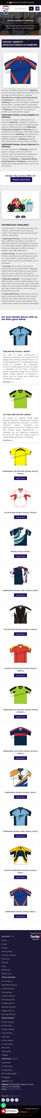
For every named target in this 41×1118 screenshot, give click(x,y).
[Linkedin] (12, 1100)
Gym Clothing (7, 1033)
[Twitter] (7, 1100)
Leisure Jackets (7, 1044)
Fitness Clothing (8, 1029)
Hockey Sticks (7, 1070)
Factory (5, 948)
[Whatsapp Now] (3, 1105)
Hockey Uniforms (8, 996)
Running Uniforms (8, 1014)
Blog (4, 966)
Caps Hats (5, 1037)
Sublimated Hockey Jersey (16, 351)
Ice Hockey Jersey (8, 1000)
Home (4, 940)
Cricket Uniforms (8, 989)
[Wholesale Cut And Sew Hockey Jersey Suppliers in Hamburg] (20, 399)
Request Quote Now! (21, 179)
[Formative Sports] (5, 10)
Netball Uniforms (8, 1003)
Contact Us (6, 959)
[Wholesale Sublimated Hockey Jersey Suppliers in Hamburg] (20, 335)
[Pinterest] (16, 1100)
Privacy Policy (7, 951)
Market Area (6, 974)
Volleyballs (6, 1077)
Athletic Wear (7, 1026)
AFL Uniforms (7, 981)
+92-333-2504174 (14, 1089)
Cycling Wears (7, 992)
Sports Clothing (7, 1022)
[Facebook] (3, 1100)
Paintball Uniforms (9, 1007)
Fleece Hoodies (7, 1040)
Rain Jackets (6, 1051)
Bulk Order (6, 970)
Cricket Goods (7, 1066)
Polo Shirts (6, 1048)
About (4, 944)
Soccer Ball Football (9, 1074)
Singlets (5, 1055)
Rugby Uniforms (8, 1011)
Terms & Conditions (9, 955)
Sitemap (5, 962)
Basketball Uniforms (9, 985)
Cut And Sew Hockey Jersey (17, 415)
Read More (7, 382)
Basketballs (6, 1063)
